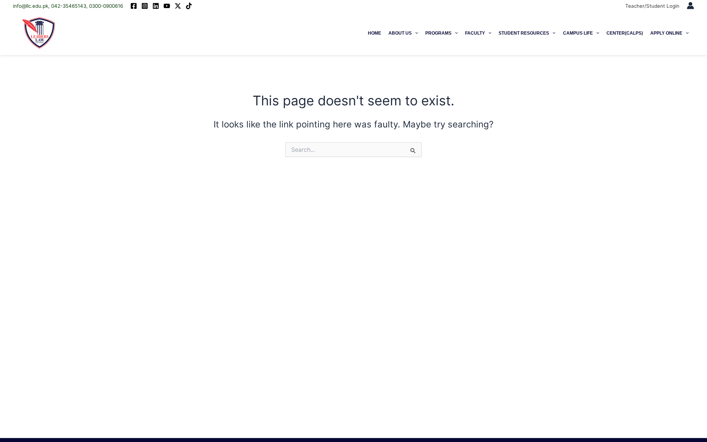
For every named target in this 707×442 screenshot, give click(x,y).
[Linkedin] (155, 6)
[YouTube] (166, 6)
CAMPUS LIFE (578, 33)
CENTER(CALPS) (624, 33)
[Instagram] (144, 6)
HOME (374, 33)
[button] (415, 33)
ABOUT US (400, 33)
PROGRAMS (438, 33)
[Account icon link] (690, 5)
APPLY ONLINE (666, 33)
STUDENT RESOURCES (524, 33)
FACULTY (475, 33)
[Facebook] (133, 6)
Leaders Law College (98, 33)
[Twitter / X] (178, 6)
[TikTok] (189, 6)
